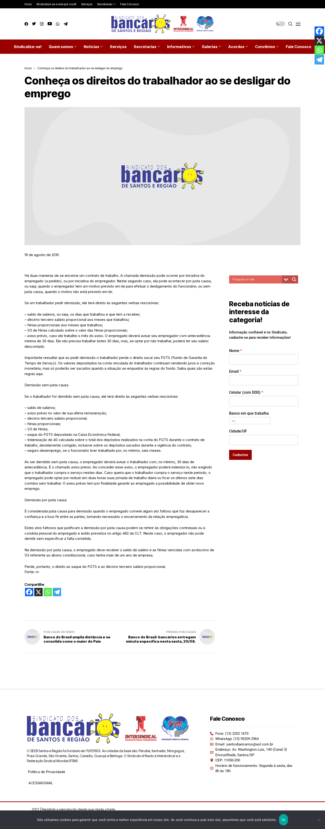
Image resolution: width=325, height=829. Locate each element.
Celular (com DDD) (246, 392)
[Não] (319, 819)
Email (235, 371)
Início (28, 68)
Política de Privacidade (46, 771)
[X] (38, 592)
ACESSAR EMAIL (40, 783)
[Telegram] (57, 592)
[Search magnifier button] (294, 279)
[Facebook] (29, 592)
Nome (235, 350)
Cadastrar (240, 455)
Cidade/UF (238, 431)
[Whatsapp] (48, 592)
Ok (283, 820)
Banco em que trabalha (249, 413)
